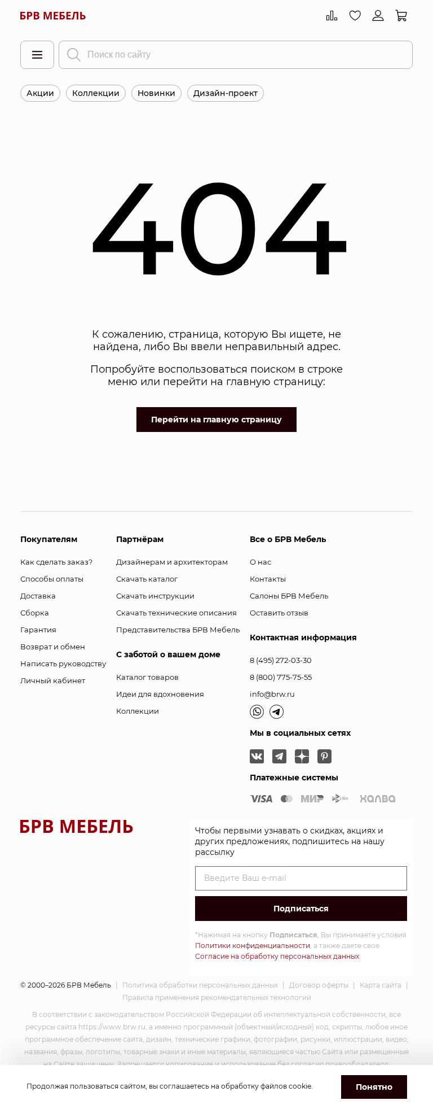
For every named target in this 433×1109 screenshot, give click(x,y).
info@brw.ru (272, 693)
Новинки (156, 93)
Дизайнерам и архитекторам (172, 561)
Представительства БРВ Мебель (178, 629)
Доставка (38, 595)
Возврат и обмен (52, 646)
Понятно (374, 1087)
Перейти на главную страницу (216, 419)
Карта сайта (380, 985)
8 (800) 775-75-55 (281, 677)
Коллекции (96, 93)
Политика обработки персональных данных (200, 985)
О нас (260, 561)
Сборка (34, 612)
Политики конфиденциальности (252, 945)
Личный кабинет (52, 680)
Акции (40, 93)
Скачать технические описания (176, 612)
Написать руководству (63, 663)
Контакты (268, 578)
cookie (300, 1086)
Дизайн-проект (225, 93)
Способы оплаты (51, 578)
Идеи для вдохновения (160, 693)
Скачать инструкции (155, 595)
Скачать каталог (147, 578)
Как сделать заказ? (56, 561)
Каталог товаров (147, 677)
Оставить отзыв (279, 612)
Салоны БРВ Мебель (289, 595)
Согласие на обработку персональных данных (277, 956)
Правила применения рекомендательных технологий (216, 997)
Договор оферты (318, 985)
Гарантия (38, 629)
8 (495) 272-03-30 (281, 660)
